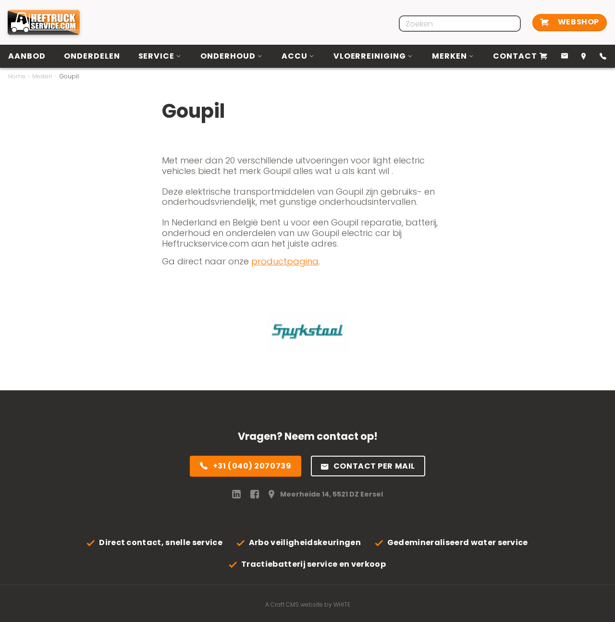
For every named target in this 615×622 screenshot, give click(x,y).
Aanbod (27, 56)
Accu (295, 56)
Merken (449, 56)
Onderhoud (228, 56)
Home (16, 76)
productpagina (285, 261)
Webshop (577, 21)
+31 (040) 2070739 (252, 466)
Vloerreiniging (369, 56)
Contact (515, 56)
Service (156, 56)
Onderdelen (92, 56)
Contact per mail (374, 466)
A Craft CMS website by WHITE (307, 604)
